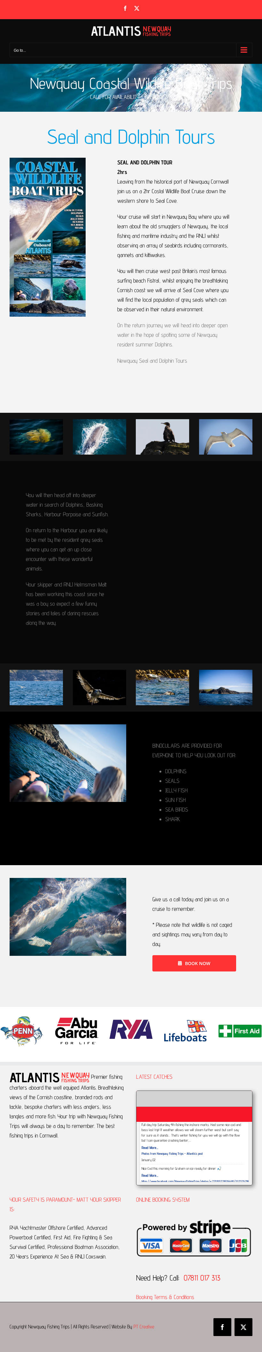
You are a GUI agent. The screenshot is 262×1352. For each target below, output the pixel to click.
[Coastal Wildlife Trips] (99, 422)
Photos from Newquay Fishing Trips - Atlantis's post (172, 1153)
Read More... (150, 1147)
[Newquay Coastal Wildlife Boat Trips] (36, 422)
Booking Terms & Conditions (166, 1297)
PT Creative (144, 1327)
